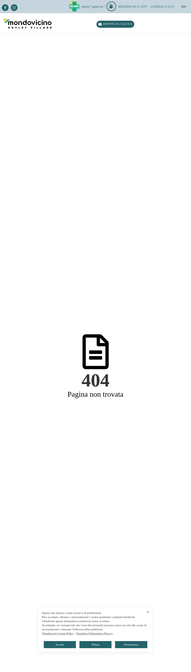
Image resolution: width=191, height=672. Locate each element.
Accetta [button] (59, 644)
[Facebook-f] (5, 7)
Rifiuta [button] (95, 644)
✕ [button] (148, 612)
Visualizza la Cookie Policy (58, 633)
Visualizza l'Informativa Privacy (94, 633)
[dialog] (95, 629)
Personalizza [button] (131, 644)
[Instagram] (14, 7)
